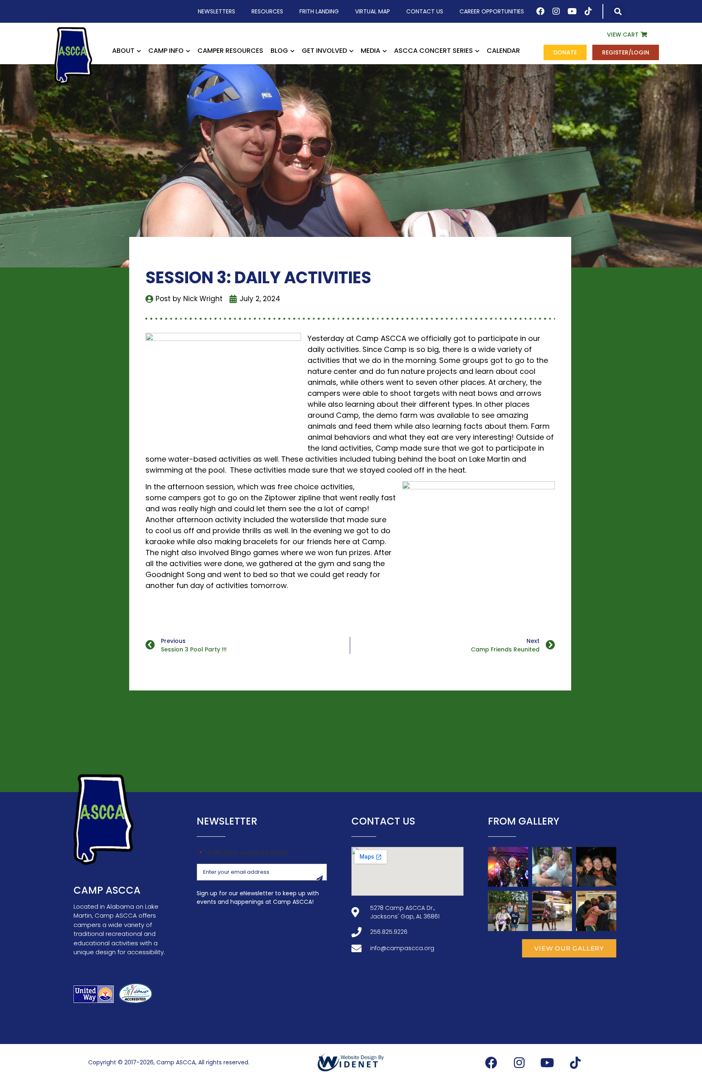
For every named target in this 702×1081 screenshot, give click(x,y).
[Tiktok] (588, 11)
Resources (267, 11)
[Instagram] (556, 11)
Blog (279, 50)
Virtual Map (372, 11)
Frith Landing (319, 11)
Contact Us (424, 11)
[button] (618, 11)
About (123, 50)
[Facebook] (540, 11)
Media (370, 50)
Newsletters (216, 11)
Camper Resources (230, 50)
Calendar (503, 50)
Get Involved (324, 50)
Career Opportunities (491, 11)
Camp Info (166, 50)
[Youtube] (572, 11)
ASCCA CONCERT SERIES (433, 50)
